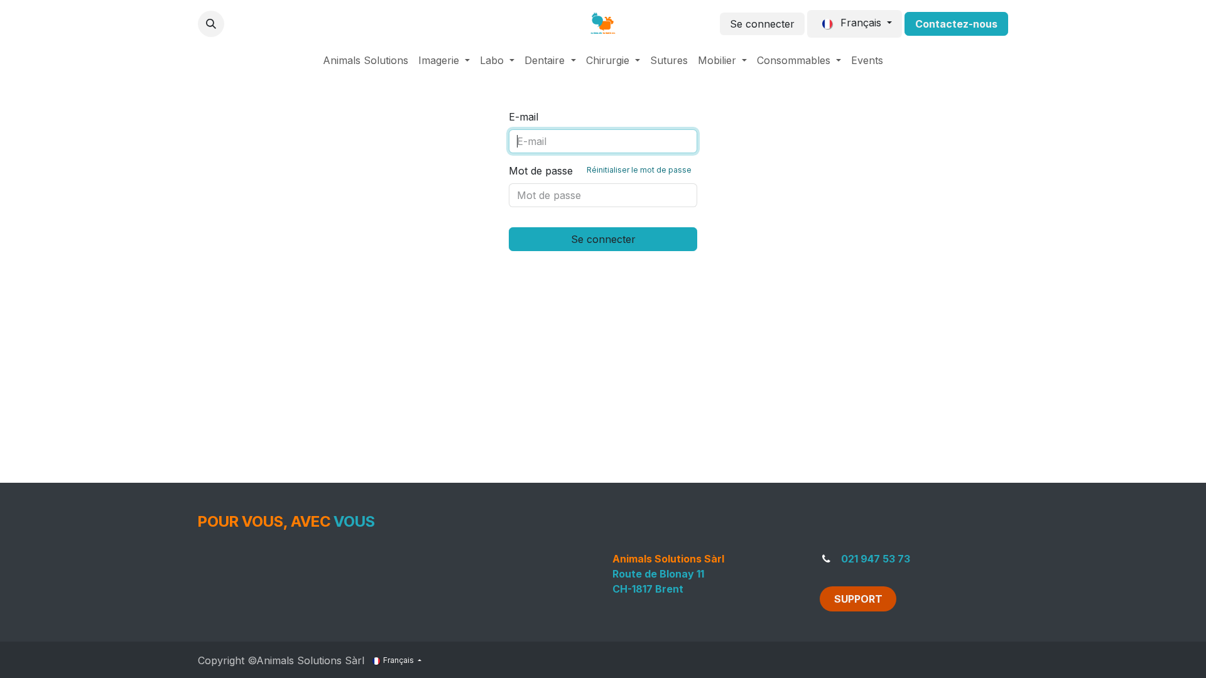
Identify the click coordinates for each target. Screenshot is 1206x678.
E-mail (523, 116)
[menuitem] (365, 60)
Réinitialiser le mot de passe (639, 170)
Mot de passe (600, 170)
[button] (211, 24)
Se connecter (762, 24)
